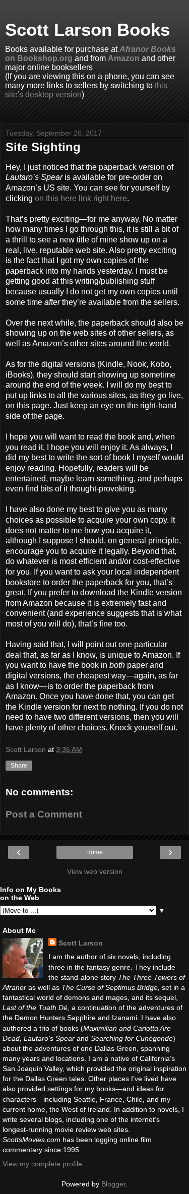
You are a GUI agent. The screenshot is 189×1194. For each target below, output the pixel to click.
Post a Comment (44, 814)
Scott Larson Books (87, 29)
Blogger (113, 1184)
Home (94, 852)
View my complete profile (42, 1164)
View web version (94, 871)
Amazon (124, 58)
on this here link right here (81, 198)
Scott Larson (80, 943)
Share (19, 765)
